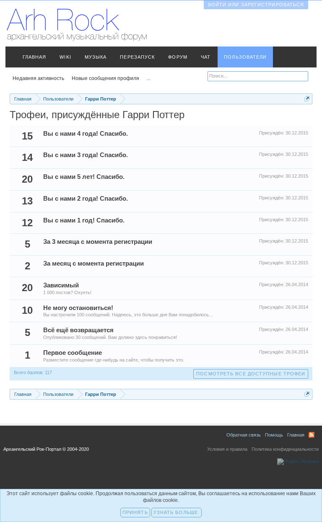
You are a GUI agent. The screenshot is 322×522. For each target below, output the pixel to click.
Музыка (96, 56)
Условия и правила (227, 449)
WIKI (65, 56)
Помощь (274, 434)
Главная (35, 56)
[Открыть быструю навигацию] (307, 98)
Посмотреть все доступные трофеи (250, 373)
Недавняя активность (38, 78)
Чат (205, 56)
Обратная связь (243, 434)
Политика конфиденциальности (285, 449)
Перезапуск (137, 56)
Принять (135, 512)
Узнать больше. (176, 512)
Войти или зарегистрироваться (256, 4)
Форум (177, 56)
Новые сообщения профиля (105, 78)
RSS (311, 435)
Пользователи (245, 56)
